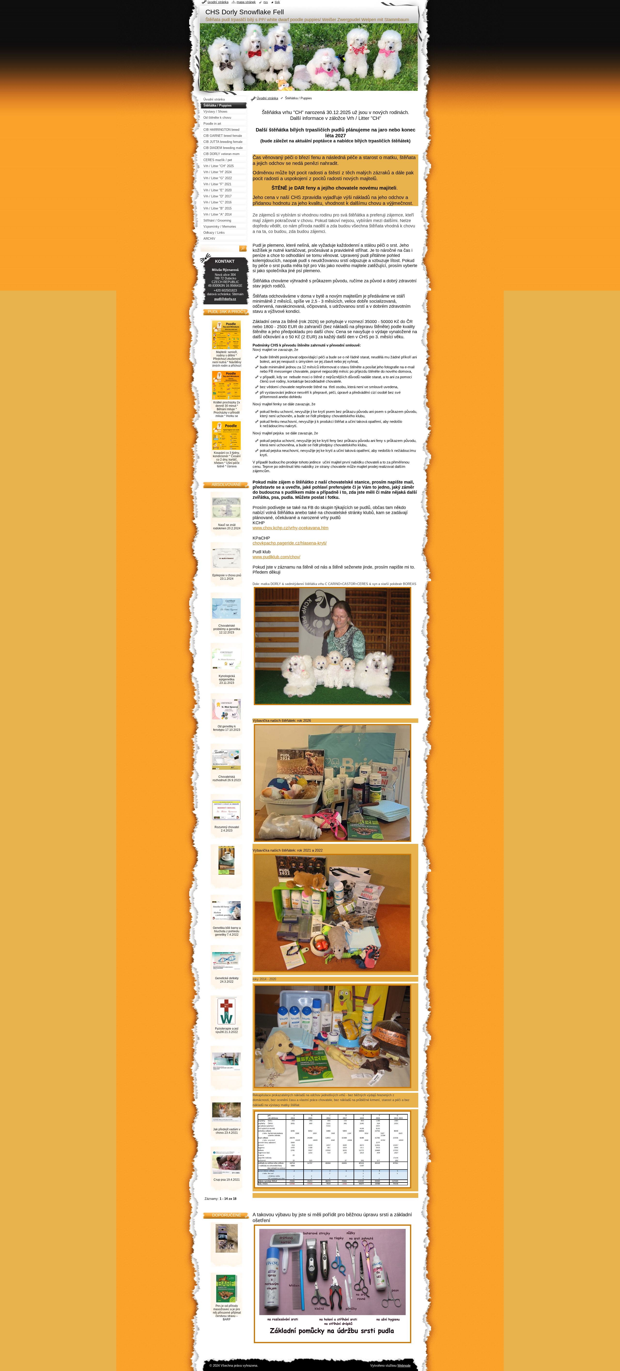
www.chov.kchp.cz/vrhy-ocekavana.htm (290, 527)
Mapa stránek (246, 2)
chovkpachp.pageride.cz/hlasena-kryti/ (290, 543)
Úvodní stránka (267, 98)
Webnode (404, 1365)
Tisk (277, 2)
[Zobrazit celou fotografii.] (226, 868)
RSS (266, 2)
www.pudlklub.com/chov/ (276, 557)
